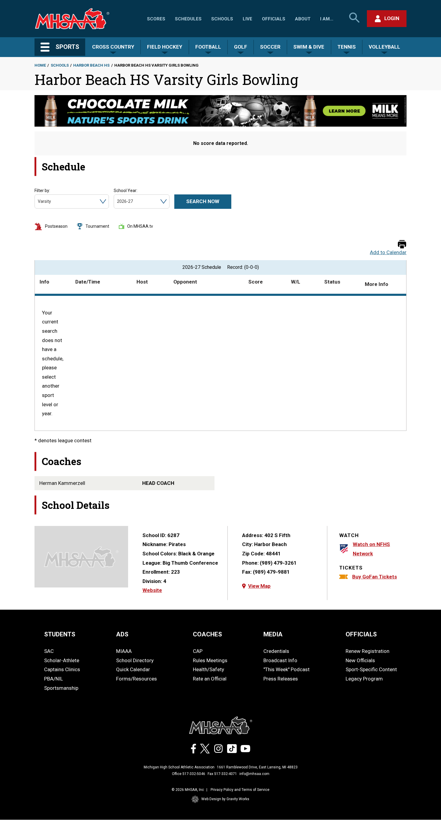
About (302, 19)
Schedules (188, 19)
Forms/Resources (136, 679)
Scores (156, 19)
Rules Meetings (210, 660)
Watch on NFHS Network (371, 549)
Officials (273, 19)
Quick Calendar (133, 669)
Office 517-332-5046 (188, 774)
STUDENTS (59, 634)
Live (247, 19)
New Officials (360, 660)
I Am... (326, 19)
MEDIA (273, 634)
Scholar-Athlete (61, 660)
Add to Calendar (388, 252)
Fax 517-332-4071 (222, 774)
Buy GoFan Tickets (374, 577)
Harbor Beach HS (91, 65)
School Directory (135, 660)
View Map (259, 586)
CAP (197, 651)
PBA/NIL (53, 679)
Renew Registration (367, 651)
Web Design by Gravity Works (225, 799)
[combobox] (38, 201)
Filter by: (42, 190)
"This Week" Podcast (286, 669)
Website (152, 590)
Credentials (276, 651)
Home (40, 65)
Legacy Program (364, 679)
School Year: (125, 190)
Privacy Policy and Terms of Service (240, 790)
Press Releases (280, 679)
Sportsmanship (61, 688)
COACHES (207, 634)
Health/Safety (208, 669)
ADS (122, 634)
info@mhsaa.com (254, 774)
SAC (49, 651)
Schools (222, 19)
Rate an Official (209, 679)
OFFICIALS (361, 634)
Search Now (202, 201)
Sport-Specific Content (371, 669)
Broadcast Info (280, 660)
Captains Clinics (62, 669)
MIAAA (124, 651)
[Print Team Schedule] (402, 245)
